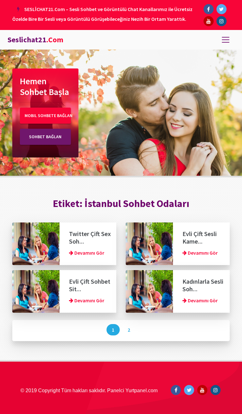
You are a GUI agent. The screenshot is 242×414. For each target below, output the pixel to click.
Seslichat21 (35, 39)
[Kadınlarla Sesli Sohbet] (149, 290)
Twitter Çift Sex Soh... (90, 237)
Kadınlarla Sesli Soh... (202, 285)
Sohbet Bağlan (45, 136)
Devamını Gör (88, 253)
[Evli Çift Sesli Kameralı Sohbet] (149, 243)
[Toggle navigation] (225, 39)
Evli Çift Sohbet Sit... (89, 285)
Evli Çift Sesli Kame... (199, 237)
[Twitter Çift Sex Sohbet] (36, 243)
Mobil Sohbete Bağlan (48, 115)
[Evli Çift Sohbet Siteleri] (36, 290)
